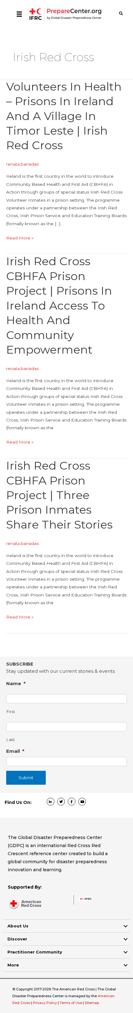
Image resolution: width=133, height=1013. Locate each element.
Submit (26, 777)
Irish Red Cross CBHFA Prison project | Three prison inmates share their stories (59, 495)
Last (10, 739)
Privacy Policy (45, 1003)
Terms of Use (71, 1003)
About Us (17, 925)
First (10, 711)
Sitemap (92, 1003)
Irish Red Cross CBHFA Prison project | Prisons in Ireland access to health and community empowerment (59, 305)
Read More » (20, 238)
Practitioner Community (34, 951)
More (13, 964)
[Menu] (19, 14)
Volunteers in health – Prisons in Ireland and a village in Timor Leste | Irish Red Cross (64, 116)
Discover (17, 938)
